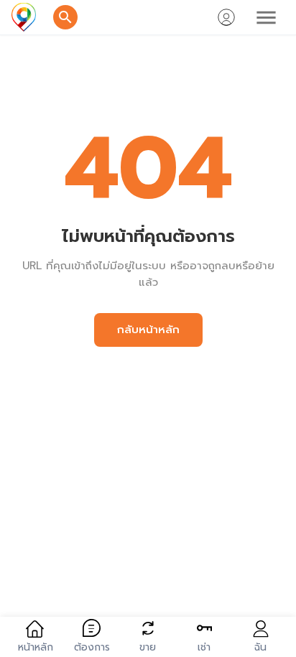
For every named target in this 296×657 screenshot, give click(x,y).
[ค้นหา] (65, 17)
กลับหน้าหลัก (148, 329)
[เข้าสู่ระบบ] (226, 17)
